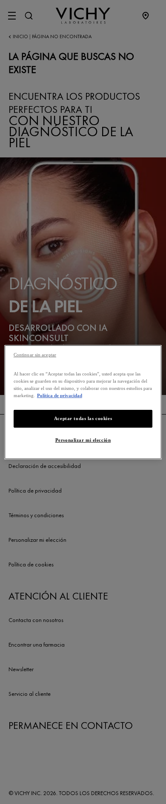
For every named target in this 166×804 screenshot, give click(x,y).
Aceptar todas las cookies (83, 418)
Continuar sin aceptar (35, 354)
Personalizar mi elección (83, 440)
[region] (83, 402)
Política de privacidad (59, 395)
